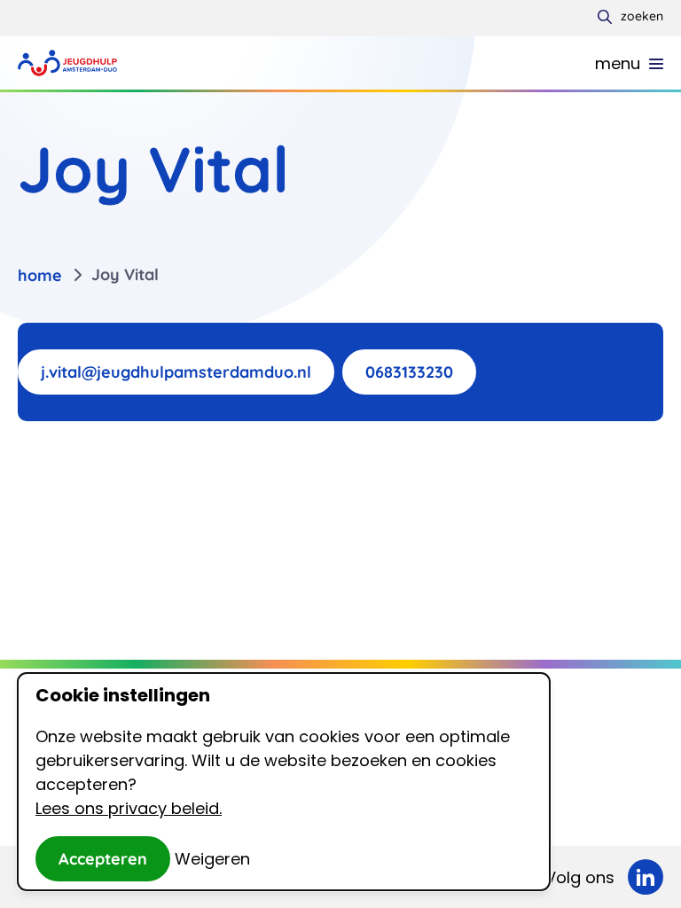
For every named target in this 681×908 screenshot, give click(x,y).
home (40, 275)
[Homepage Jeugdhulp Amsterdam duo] (67, 63)
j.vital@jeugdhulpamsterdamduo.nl (176, 372)
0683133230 (409, 372)
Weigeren (212, 859)
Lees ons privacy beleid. (128, 808)
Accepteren (103, 859)
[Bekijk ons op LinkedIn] (645, 877)
